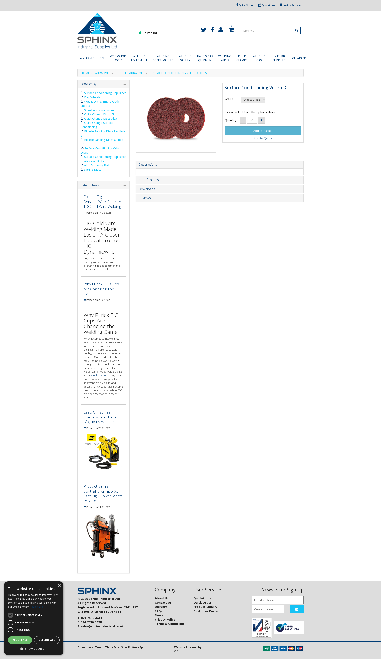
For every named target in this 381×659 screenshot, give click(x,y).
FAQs (158, 611)
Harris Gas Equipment (205, 58)
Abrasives (87, 58)
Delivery (161, 607)
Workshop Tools (118, 58)
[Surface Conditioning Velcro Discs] (176, 117)
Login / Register (291, 5)
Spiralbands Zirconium (98, 110)
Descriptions (148, 164)
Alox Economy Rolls (97, 165)
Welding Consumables (163, 58)
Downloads (147, 189)
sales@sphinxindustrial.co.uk (102, 626)
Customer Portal (205, 611)
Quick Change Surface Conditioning (97, 125)
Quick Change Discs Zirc (99, 114)
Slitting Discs (92, 169)
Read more (36, 606)
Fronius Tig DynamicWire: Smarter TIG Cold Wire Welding (102, 201)
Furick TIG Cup (98, 375)
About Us (162, 598)
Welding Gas (259, 58)
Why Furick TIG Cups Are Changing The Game (101, 288)
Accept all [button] (20, 640)
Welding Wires (224, 58)
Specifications (149, 180)
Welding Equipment (139, 58)
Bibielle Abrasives (130, 73)
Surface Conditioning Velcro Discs (178, 73)
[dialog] (34, 618)
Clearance (300, 58)
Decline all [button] (47, 640)
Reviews (145, 198)
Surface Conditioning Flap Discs (104, 93)
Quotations (268, 5)
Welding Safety (185, 58)
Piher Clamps (241, 58)
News (159, 615)
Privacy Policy (165, 619)
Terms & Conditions (170, 624)
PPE (102, 58)
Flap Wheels (92, 97)
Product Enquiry (205, 607)
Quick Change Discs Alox (100, 118)
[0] (230, 31)
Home (85, 73)
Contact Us (163, 602)
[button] (34, 648)
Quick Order (245, 5)
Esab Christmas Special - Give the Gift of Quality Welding (101, 417)
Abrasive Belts (93, 161)
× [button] (59, 585)
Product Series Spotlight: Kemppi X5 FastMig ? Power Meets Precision (103, 493)
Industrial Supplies (279, 58)
